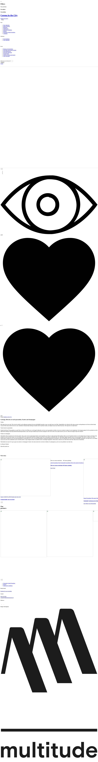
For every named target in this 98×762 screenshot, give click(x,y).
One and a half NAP (7, 52)
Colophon (5, 33)
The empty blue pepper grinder (9, 50)
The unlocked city (7, 51)
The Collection (6, 25)
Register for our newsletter (6, 591)
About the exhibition (7, 30)
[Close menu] (1, 1)
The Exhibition (6, 38)
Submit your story (4, 18)
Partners (5, 31)
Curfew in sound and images (9, 55)
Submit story (6, 28)
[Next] (2, 169)
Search (2, 62)
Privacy (4, 584)
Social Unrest (6, 53)
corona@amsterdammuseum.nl (7, 597)
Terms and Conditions (7, 585)
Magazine (5, 27)
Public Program (6, 26)
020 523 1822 (3, 596)
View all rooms (6, 56)
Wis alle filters (3, 6)
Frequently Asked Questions (9, 32)
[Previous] (1, 169)
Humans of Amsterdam (8, 49)
